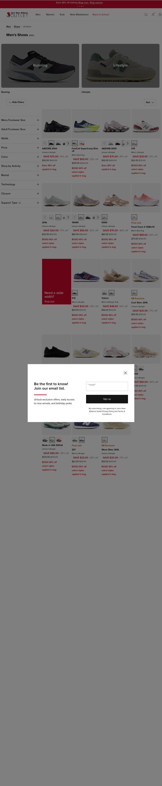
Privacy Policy (108, 411)
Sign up (107, 399)
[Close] (125, 372)
